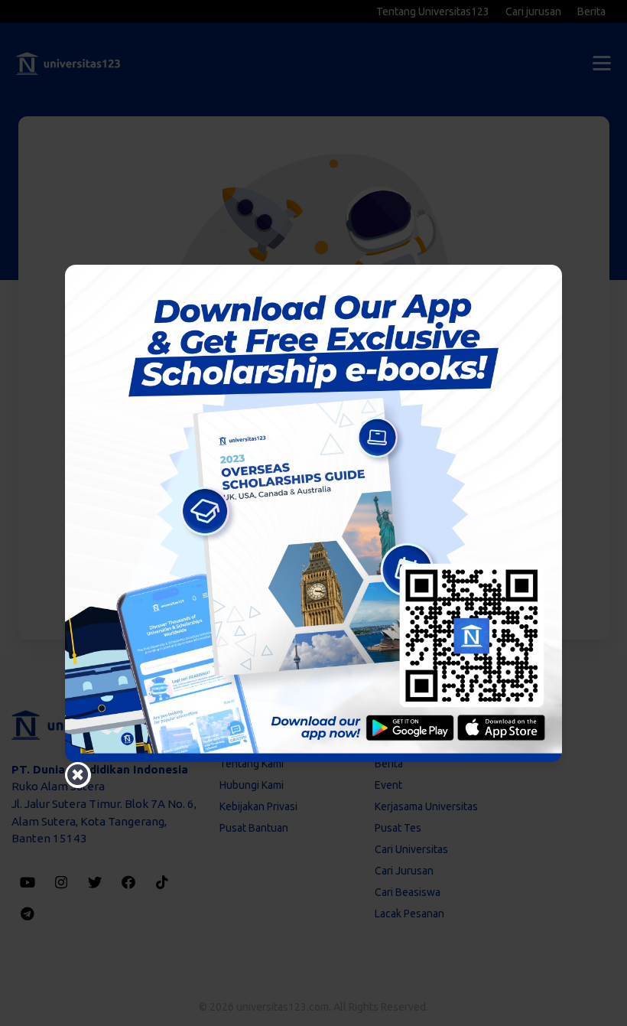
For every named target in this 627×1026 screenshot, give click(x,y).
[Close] (78, 775)
